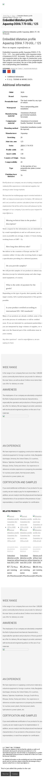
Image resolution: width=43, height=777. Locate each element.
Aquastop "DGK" (12, 547)
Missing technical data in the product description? (21, 222)
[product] (13, 528)
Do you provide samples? (16, 266)
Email (9, 71)
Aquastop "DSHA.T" (17, 68)
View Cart (5, 774)
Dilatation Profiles (30, 68)
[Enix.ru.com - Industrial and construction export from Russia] (14, 7)
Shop (13, 16)
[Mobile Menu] (39, 7)
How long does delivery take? (18, 247)
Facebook (4, 71)
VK (13, 71)
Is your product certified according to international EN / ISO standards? (21, 309)
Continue (15, 774)
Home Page (6, 16)
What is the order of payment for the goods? (21, 287)
